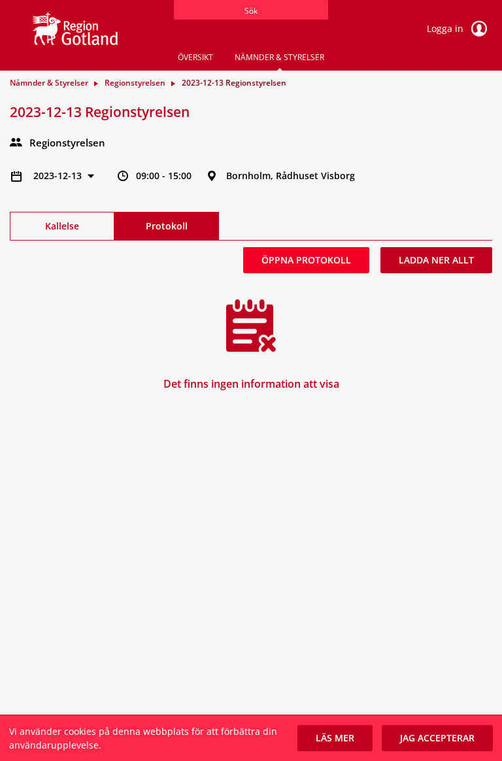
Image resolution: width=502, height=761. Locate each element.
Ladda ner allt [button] (436, 260)
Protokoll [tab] (167, 226)
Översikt (195, 57)
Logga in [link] (446, 28)
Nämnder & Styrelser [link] (49, 82)
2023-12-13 (58, 175)
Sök (251, 10)
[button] (335, 738)
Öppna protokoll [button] (306, 260)
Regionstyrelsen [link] (135, 82)
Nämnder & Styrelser (279, 57)
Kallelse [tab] (62, 226)
